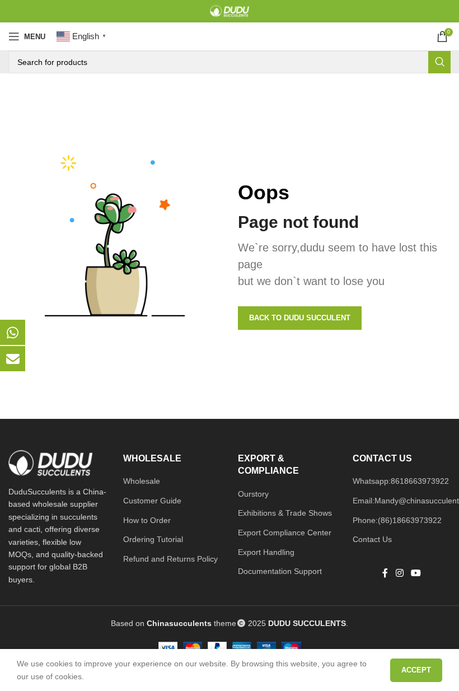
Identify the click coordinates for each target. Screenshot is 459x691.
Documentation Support (280, 571)
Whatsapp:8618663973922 (401, 481)
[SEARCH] (439, 62)
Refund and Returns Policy (170, 558)
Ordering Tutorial (153, 539)
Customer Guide (152, 500)
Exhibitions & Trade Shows (285, 512)
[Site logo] (229, 10)
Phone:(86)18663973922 (397, 520)
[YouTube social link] (416, 573)
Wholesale (141, 481)
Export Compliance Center (284, 532)
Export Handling (266, 552)
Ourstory (253, 493)
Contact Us (372, 539)
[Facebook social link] (385, 573)
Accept (416, 670)
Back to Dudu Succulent (299, 318)
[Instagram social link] (399, 573)
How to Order (147, 520)
